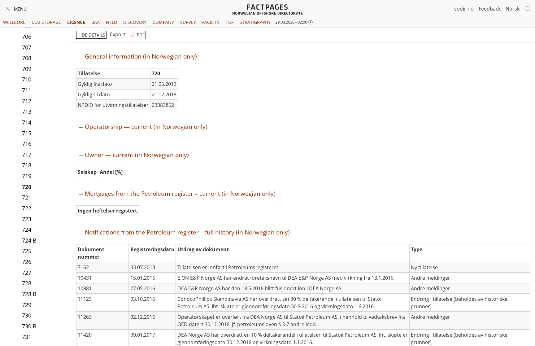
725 (26, 251)
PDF (140, 34)
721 (26, 197)
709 (26, 68)
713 (26, 111)
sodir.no (464, 8)
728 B (29, 294)
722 (26, 208)
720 (26, 187)
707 (26, 47)
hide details (91, 35)
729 (26, 305)
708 (26, 58)
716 (26, 143)
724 (26, 229)
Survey (188, 22)
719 (26, 176)
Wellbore (14, 22)
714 (26, 122)
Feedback (490, 8)
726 (26, 261)
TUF (229, 22)
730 (26, 315)
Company (163, 22)
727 (26, 272)
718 (26, 165)
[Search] (527, 8)
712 (26, 101)
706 (26, 36)
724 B (29, 240)
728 (26, 283)
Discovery (134, 22)
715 (26, 133)
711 (26, 90)
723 (26, 219)
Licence (76, 22)
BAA (95, 22)
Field (111, 22)
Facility (211, 22)
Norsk (513, 8)
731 (26, 336)
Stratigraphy (255, 22)
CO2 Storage (46, 22)
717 (26, 154)
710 (26, 79)
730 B (29, 326)
